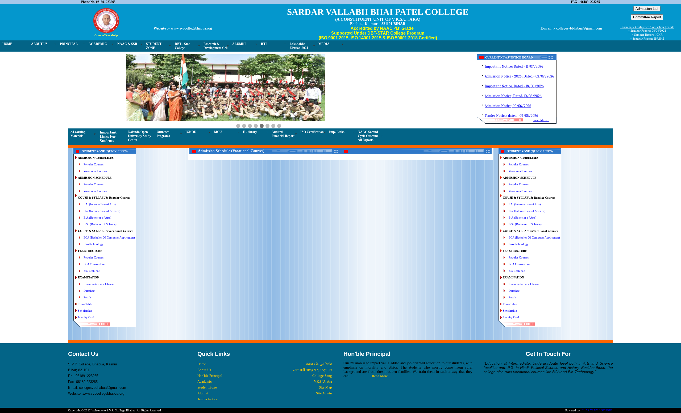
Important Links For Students (108, 136)
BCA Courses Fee (94, 264)
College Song (322, 376)
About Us (204, 370)
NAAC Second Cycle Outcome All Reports (368, 136)
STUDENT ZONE (153, 46)
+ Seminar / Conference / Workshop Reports (647, 26)
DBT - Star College (182, 46)
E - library (250, 132)
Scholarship (85, 310)
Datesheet (89, 290)
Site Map (325, 387)
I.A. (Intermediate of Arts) (100, 204)
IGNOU (190, 132)
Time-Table (85, 304)
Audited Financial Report (283, 134)
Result (87, 297)
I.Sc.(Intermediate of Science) (102, 210)
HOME (7, 44)
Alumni (202, 393)
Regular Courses (93, 164)
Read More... (541, 120)
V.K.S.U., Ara (323, 381)
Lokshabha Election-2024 (299, 46)
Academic (204, 381)
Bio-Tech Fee (92, 270)
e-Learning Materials (77, 134)
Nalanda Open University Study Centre (139, 136)
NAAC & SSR (127, 44)
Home (201, 364)
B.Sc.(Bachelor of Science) (100, 224)
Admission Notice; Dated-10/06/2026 (513, 91)
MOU (218, 132)
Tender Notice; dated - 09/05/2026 (511, 111)
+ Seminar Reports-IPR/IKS (647, 38)
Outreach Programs (163, 134)
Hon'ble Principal (209, 376)
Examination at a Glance (99, 284)
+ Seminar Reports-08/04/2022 (647, 30)
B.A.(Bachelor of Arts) (97, 217)
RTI (264, 44)
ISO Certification (312, 132)
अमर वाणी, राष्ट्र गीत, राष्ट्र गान (312, 370)
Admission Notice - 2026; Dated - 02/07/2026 (519, 72)
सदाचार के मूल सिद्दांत (319, 364)
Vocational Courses (95, 171)
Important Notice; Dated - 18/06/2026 (514, 82)
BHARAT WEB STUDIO (597, 410)
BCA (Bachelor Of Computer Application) (109, 237)
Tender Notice (207, 399)
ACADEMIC (98, 44)
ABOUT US (39, 44)
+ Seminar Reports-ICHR (647, 34)
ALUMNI (239, 44)
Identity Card (86, 317)
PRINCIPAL (69, 44)
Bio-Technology (93, 244)
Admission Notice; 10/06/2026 (508, 101)
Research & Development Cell (215, 46)
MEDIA (324, 44)
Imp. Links (336, 132)
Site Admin (324, 393)
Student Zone (207, 387)
